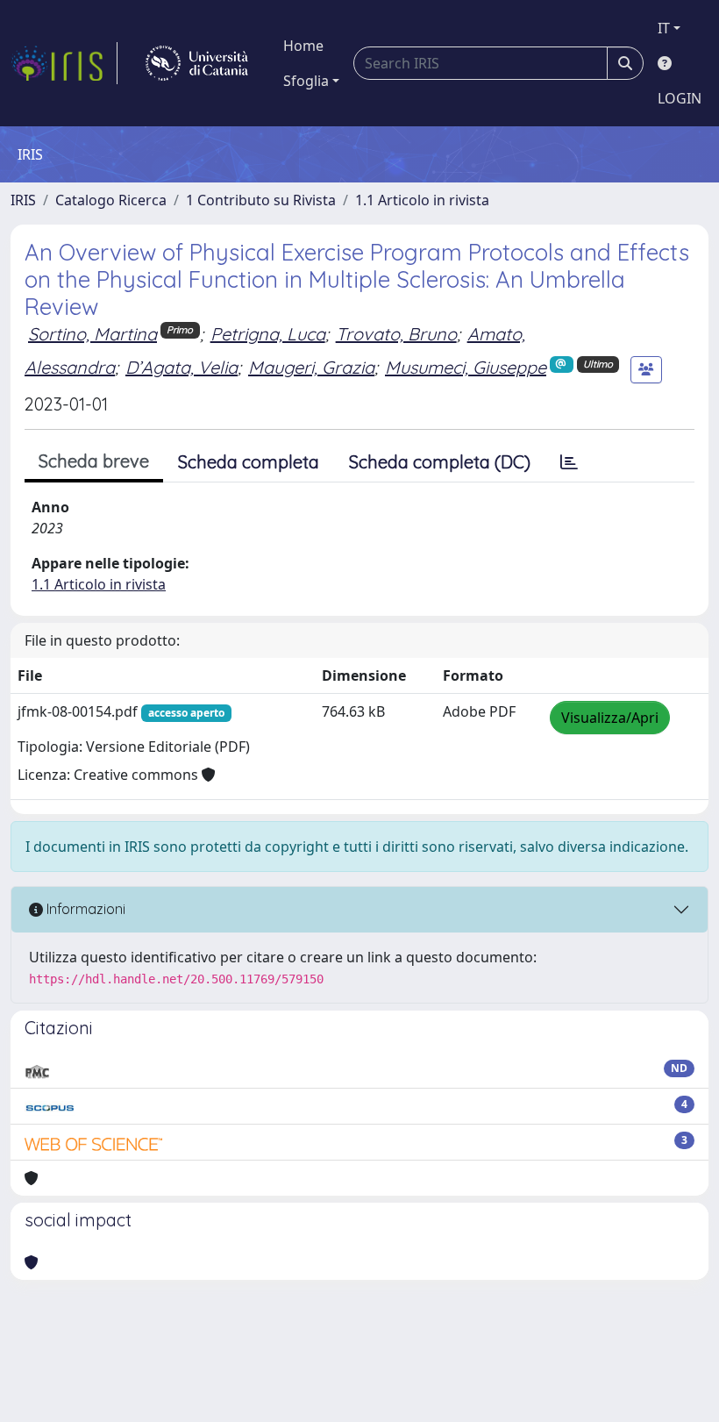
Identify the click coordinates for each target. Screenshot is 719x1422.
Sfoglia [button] (306, 80)
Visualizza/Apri (609, 717)
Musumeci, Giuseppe (465, 367)
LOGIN (679, 98)
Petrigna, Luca (267, 334)
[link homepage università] (197, 63)
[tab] (569, 462)
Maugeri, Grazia (311, 367)
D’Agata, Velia (181, 367)
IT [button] (664, 28)
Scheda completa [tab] (248, 462)
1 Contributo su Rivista (261, 200)
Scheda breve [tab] (94, 461)
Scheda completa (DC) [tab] (439, 462)
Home (303, 45)
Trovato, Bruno (396, 334)
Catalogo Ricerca (111, 200)
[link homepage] (64, 63)
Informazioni (84, 909)
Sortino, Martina (92, 334)
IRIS (23, 200)
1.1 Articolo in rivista (422, 200)
